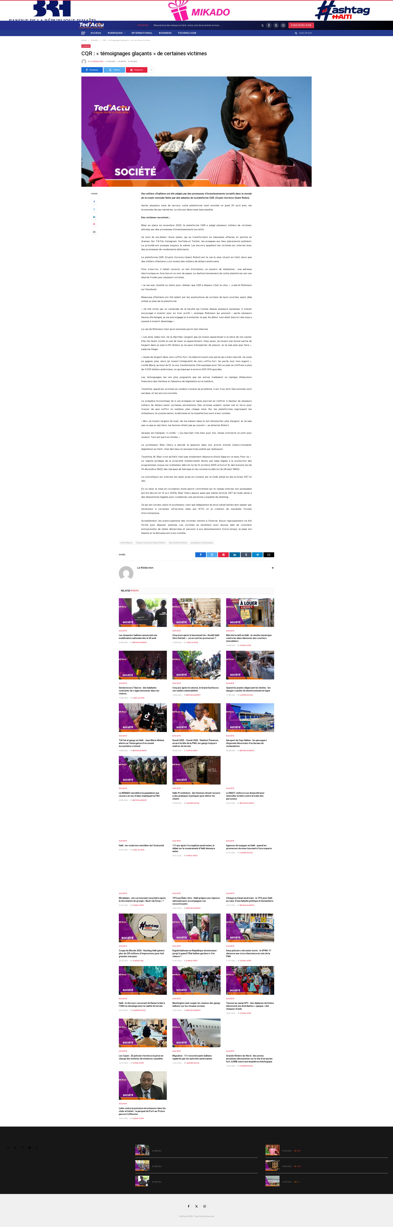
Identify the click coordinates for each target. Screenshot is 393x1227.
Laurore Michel (246, 695)
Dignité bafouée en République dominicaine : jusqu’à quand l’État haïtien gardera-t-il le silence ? (195, 953)
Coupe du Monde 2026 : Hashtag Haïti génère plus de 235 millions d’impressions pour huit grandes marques (141, 953)
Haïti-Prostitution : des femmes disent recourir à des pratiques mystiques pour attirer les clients (196, 796)
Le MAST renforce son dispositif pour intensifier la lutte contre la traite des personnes (245, 796)
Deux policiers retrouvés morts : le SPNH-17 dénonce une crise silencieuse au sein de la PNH (248, 953)
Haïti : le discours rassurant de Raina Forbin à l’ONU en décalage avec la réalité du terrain (142, 1004)
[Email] (94, 232)
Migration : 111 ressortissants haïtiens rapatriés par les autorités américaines (192, 1057)
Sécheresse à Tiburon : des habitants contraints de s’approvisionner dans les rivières (139, 691)
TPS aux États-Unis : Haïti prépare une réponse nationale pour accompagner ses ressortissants (196, 901)
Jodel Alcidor (192, 642)
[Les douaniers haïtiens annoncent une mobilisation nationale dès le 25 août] (143, 612)
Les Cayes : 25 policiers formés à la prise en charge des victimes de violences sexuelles (141, 1057)
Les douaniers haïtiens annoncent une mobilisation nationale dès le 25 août (138, 636)
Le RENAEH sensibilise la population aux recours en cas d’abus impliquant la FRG (139, 794)
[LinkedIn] (94, 217)
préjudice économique (202, 543)
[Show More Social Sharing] (151, 70)
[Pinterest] (94, 224)
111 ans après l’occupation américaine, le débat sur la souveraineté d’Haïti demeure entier (193, 848)
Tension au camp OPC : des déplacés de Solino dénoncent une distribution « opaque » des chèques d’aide (250, 1006)
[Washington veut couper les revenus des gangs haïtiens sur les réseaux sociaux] (196, 980)
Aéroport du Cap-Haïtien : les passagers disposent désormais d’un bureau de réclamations (246, 743)
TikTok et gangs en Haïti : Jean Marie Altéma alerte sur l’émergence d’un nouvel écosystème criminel (141, 743)
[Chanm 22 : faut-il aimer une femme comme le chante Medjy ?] (272, 1150)
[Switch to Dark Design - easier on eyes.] (263, 25)
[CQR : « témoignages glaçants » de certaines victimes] (196, 131)
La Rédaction (97, 62)
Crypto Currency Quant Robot (150, 543)
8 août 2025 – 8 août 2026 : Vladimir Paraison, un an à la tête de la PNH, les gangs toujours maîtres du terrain (195, 743)
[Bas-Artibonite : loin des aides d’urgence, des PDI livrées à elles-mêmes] (142, 1150)
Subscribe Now (301, 25)
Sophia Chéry (245, 645)
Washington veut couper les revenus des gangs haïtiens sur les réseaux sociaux (196, 1004)
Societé (86, 46)
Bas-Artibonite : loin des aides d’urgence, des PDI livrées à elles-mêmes (188, 1146)
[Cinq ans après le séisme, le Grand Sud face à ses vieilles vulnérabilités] (196, 665)
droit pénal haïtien (178, 543)
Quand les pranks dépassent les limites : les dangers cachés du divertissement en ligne (248, 689)
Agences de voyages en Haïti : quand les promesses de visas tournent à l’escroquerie (249, 847)
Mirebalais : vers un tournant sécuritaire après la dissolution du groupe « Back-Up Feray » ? (142, 899)
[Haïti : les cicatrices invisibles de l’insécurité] (143, 822)
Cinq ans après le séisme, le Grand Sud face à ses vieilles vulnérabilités (195, 689)
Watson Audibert (140, 642)
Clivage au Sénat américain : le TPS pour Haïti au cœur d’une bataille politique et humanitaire (249, 899)
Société (123, 631)
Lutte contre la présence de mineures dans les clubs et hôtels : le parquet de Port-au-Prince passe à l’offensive (142, 1111)
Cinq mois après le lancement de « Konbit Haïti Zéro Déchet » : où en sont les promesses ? (195, 636)
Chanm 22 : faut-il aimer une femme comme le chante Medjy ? (313, 1146)
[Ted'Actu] (91, 25)
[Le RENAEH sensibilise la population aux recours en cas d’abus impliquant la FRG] (143, 770)
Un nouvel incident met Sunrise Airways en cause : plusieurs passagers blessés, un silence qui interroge (335, 1177)
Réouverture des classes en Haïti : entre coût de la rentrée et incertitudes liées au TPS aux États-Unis (188, 25)
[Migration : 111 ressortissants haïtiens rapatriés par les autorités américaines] (196, 1033)
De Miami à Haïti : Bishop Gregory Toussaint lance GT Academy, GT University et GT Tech (327, 1162)
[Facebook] (94, 202)
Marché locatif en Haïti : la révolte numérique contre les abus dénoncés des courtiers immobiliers (249, 638)
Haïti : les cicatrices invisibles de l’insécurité (141, 845)
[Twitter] (94, 209)
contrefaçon (126, 543)
